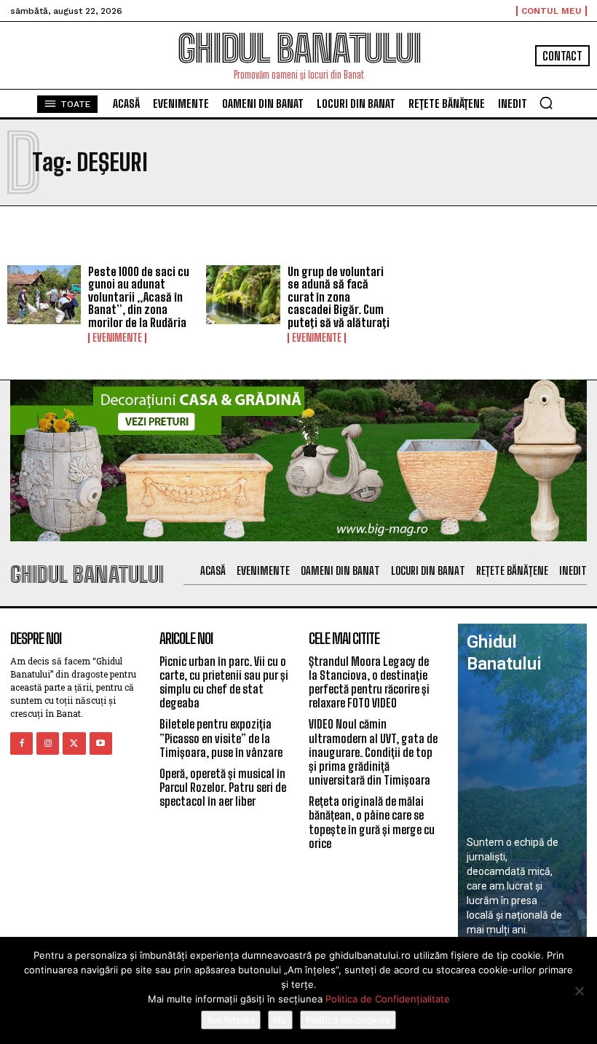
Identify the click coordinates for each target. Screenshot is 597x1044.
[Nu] (579, 991)
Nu (280, 1020)
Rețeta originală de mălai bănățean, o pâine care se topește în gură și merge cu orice (372, 822)
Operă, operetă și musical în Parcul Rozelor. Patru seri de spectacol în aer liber (222, 787)
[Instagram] (47, 743)
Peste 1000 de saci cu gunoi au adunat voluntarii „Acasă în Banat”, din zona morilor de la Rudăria (138, 296)
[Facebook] (21, 743)
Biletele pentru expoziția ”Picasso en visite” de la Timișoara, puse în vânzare (220, 737)
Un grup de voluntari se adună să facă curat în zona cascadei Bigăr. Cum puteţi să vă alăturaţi (339, 296)
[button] (546, 102)
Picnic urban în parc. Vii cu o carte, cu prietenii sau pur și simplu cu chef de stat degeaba (223, 682)
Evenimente (117, 338)
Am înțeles (231, 1020)
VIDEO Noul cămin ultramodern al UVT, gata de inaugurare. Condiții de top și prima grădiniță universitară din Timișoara (373, 752)
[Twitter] (74, 743)
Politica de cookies (348, 1020)
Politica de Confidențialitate (387, 999)
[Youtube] (101, 743)
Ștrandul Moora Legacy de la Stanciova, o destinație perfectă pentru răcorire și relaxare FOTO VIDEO (369, 682)
